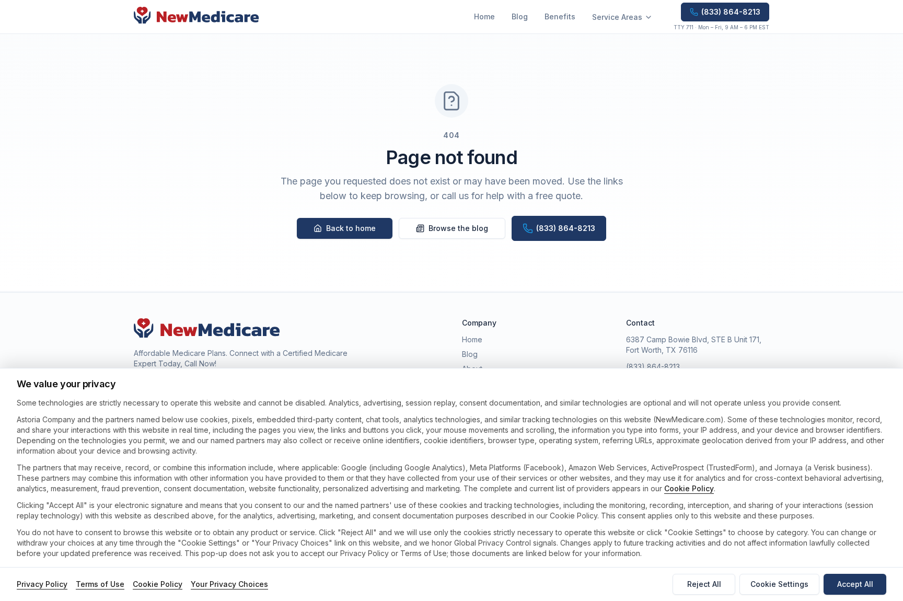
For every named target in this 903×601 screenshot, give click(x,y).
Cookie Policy (689, 488)
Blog (520, 16)
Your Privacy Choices (229, 584)
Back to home (351, 228)
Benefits (560, 16)
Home (484, 16)
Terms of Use (100, 584)
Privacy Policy (42, 584)
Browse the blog (458, 228)
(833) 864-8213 (653, 366)
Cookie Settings (779, 584)
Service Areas (617, 17)
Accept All (855, 584)
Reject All (704, 584)
